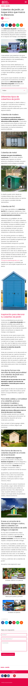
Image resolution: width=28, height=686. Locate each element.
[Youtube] (11, 675)
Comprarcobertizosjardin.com (10, 260)
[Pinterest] (14, 25)
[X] (10, 25)
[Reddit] (21, 25)
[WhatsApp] (17, 25)
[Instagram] (8, 675)
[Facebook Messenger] (6, 25)
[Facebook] (2, 25)
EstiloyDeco (6, 18)
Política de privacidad (6, 682)
